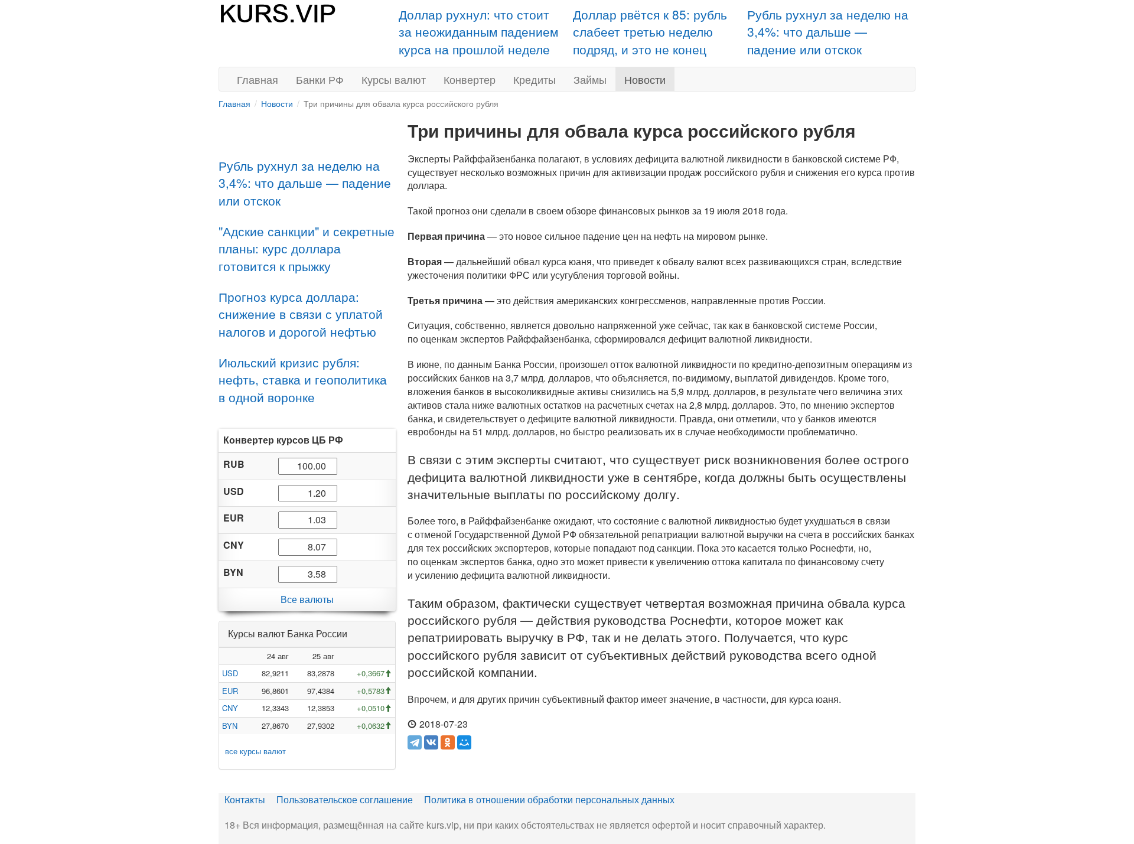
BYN (229, 725)
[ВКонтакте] (431, 742)
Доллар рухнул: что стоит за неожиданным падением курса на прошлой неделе (478, 31)
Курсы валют (393, 79)
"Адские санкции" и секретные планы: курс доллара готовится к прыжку (307, 248)
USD (230, 673)
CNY (230, 707)
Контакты (244, 799)
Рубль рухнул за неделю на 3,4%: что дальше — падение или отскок (827, 31)
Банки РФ (320, 79)
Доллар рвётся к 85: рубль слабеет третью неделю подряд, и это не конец (650, 31)
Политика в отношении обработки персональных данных (549, 799)
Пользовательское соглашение (344, 799)
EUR (230, 690)
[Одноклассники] (448, 742)
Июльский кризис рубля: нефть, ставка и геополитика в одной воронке (303, 379)
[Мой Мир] (464, 742)
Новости (645, 79)
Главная (257, 79)
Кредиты (534, 79)
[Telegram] (415, 742)
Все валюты (307, 599)
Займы (590, 79)
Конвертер (470, 79)
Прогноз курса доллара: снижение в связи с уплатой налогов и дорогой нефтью (301, 314)
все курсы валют (255, 751)
